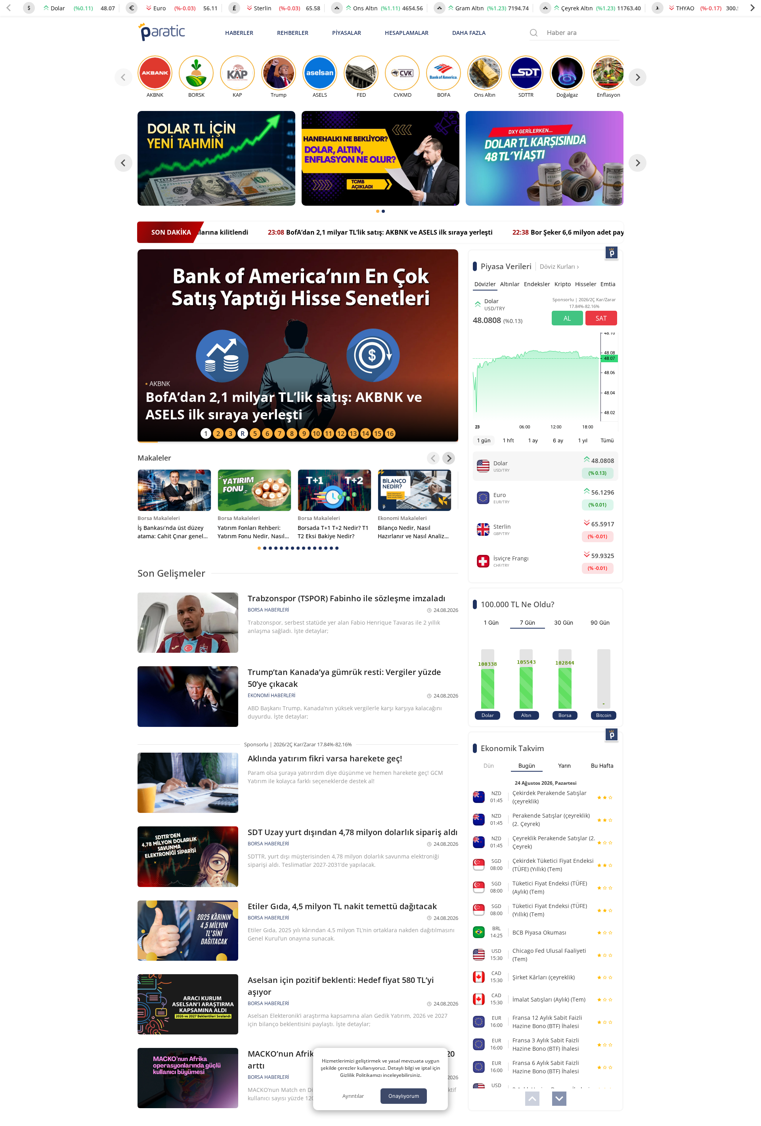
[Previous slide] (8, 8)
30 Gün (563, 622)
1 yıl (582, 440)
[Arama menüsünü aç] (533, 32)
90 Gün (600, 622)
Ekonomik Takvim (512, 748)
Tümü (607, 440)
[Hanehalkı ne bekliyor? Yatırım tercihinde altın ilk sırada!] (380, 158)
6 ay (558, 440)
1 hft (508, 440)
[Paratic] (161, 33)
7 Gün (527, 622)
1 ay (533, 440)
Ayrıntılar (353, 1095)
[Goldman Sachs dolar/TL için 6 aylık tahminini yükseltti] (216, 158)
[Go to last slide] (123, 163)
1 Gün (491, 622)
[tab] (377, 211)
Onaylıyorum (403, 1096)
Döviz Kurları (558, 266)
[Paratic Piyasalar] (611, 252)
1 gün (484, 440)
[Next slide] (752, 8)
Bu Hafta (602, 765)
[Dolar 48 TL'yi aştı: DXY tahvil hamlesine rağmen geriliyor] (544, 158)
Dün (489, 765)
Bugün (526, 765)
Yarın (564, 765)
